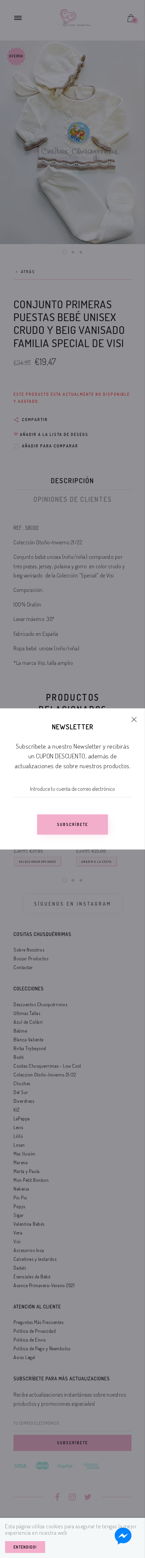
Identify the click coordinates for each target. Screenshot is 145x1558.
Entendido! (25, 1547)
